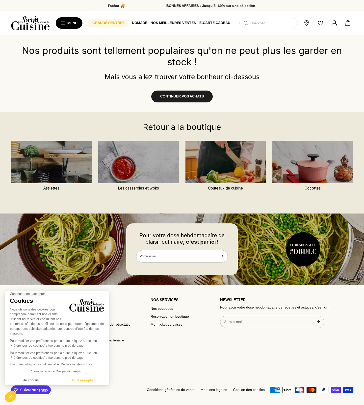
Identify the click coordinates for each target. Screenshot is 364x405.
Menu (72, 23)
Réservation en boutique (170, 316)
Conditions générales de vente (171, 390)
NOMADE (139, 23)
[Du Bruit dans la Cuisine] (30, 23)
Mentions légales (214, 390)
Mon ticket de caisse (166, 324)
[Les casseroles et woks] (138, 162)
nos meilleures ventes (173, 23)
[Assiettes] (51, 162)
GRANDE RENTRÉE (108, 23)
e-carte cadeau (214, 23)
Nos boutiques (162, 308)
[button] (348, 23)
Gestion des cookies (249, 390)
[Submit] (221, 256)
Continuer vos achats (182, 96)
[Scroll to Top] (355, 375)
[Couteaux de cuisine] (225, 162)
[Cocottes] (312, 162)
